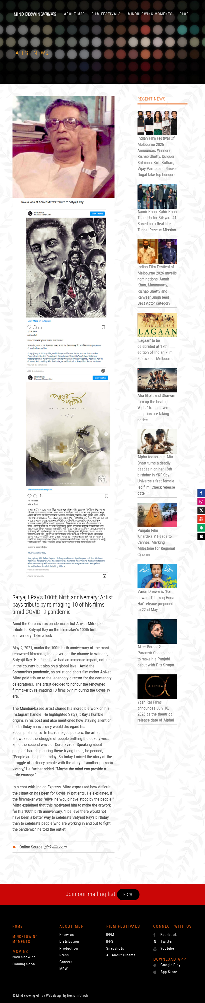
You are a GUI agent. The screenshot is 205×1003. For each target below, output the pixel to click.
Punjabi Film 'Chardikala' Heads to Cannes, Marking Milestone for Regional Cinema (156, 542)
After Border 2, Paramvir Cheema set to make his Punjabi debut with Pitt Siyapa (156, 655)
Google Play (170, 965)
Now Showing (24, 957)
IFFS (110, 941)
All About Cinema (121, 955)
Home (17, 926)
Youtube (167, 948)
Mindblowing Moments (150, 14)
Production (69, 948)
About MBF (74, 14)
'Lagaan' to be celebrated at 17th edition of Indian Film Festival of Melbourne (156, 349)
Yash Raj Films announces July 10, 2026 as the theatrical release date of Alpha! (156, 711)
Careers (66, 962)
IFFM (110, 934)
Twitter (166, 941)
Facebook (168, 934)
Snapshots (115, 948)
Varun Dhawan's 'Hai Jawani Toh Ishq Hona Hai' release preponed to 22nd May (156, 600)
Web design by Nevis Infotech (67, 996)
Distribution (69, 941)
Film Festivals (106, 14)
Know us (67, 934)
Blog (184, 14)
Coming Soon (23, 964)
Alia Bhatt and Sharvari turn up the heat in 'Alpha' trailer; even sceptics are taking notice (156, 407)
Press (64, 955)
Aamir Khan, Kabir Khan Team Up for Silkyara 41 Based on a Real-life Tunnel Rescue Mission (157, 220)
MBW (64, 969)
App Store (168, 972)
